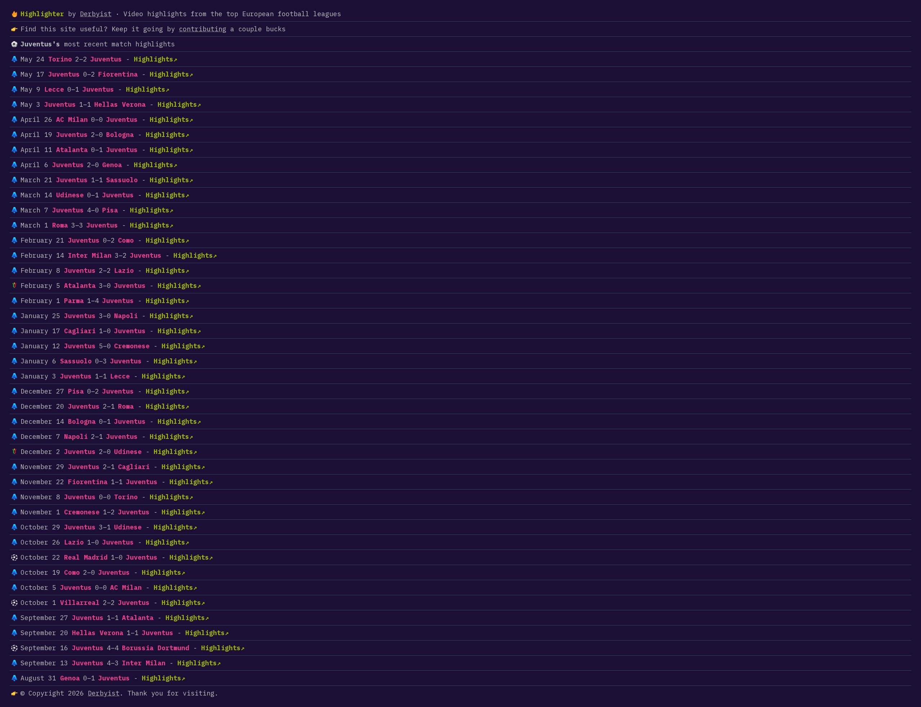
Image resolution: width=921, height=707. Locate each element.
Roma (60, 225)
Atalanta (72, 150)
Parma (74, 301)
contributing (202, 29)
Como (126, 240)
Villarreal (80, 602)
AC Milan (72, 119)
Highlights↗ (155, 59)
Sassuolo (122, 180)
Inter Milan (90, 255)
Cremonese (132, 346)
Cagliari (80, 331)
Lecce (54, 89)
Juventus (106, 59)
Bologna (120, 134)
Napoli (126, 316)
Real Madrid (86, 557)
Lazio (124, 270)
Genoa (112, 165)
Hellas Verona (120, 104)
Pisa (110, 210)
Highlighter (42, 14)
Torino (60, 59)
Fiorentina (118, 74)
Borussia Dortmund (155, 648)
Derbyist (96, 14)
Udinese (70, 195)
